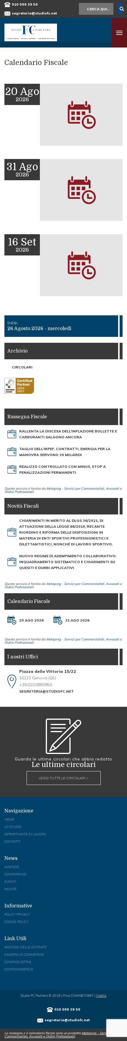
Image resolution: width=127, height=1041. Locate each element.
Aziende (11, 867)
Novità (10, 889)
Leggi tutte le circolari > (64, 778)
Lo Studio (13, 827)
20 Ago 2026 (31, 620)
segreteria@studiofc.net (34, 13)
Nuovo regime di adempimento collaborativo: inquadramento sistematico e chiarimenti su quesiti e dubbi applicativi (67, 562)
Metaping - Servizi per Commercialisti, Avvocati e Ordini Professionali (63, 490)
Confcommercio (18, 969)
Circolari (22, 367)
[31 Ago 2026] (57, 619)
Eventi (10, 882)
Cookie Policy (16, 922)
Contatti (12, 842)
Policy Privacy (17, 914)
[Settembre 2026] (63, 306)
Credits (101, 996)
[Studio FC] (30, 32)
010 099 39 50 (25, 4)
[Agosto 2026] (63, 156)
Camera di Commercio (24, 955)
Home (9, 819)
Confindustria (17, 962)
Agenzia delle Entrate (25, 947)
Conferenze (15, 874)
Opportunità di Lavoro (25, 834)
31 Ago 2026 (77, 620)
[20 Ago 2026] (11, 619)
